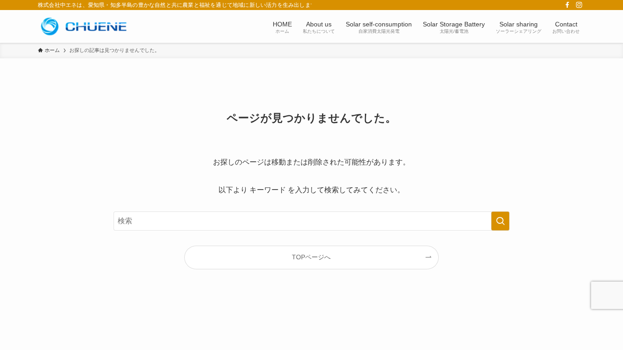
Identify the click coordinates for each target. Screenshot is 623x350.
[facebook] (567, 5)
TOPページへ (311, 257)
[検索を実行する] (500, 221)
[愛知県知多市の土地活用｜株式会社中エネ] (83, 26)
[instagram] (579, 5)
